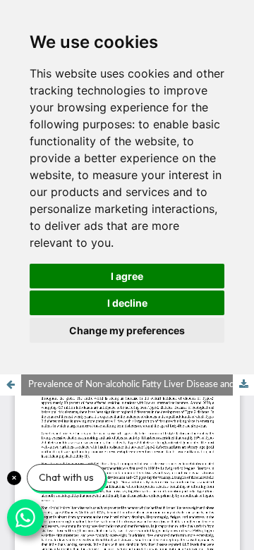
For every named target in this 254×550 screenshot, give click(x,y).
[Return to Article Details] (10, 385)
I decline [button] (127, 303)
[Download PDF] (243, 385)
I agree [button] (127, 276)
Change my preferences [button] (127, 330)
